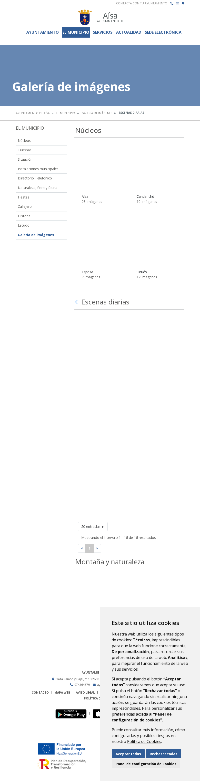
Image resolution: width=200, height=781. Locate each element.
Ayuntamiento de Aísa (33, 113)
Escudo (24, 225)
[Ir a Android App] (72, 713)
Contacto (40, 692)
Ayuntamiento (42, 32)
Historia (24, 216)
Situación (25, 159)
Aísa (85, 196)
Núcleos (24, 140)
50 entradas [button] (90, 526)
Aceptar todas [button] (128, 753)
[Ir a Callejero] (183, 3)
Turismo (24, 150)
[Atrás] (77, 302)
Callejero (25, 206)
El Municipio (75, 32)
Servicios (102, 32)
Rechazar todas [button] (163, 753)
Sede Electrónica (163, 32)
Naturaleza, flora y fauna (37, 187)
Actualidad (128, 32)
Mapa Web (62, 692)
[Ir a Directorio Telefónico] (171, 3)
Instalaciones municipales (38, 169)
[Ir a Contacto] (177, 3)
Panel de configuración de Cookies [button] (146, 763)
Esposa (87, 272)
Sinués (142, 272)
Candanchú (145, 196)
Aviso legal (85, 692)
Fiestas (23, 197)
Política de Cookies (144, 741)
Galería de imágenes (97, 113)
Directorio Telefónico (35, 178)
